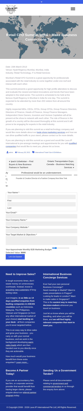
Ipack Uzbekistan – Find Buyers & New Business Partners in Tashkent (21, 164)
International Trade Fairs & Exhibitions (48, 152)
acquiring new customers (17, 290)
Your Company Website (17, 227)
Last (9, 208)
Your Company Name (16, 220)
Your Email (11, 212)
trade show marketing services (51, 132)
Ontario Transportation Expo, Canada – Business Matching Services (60, 164)
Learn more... (22, 362)
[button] (7, 174)
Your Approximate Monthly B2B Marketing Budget (29, 249)
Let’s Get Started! (15, 257)
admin (11, 152)
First (9, 200)
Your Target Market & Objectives (21, 234)
